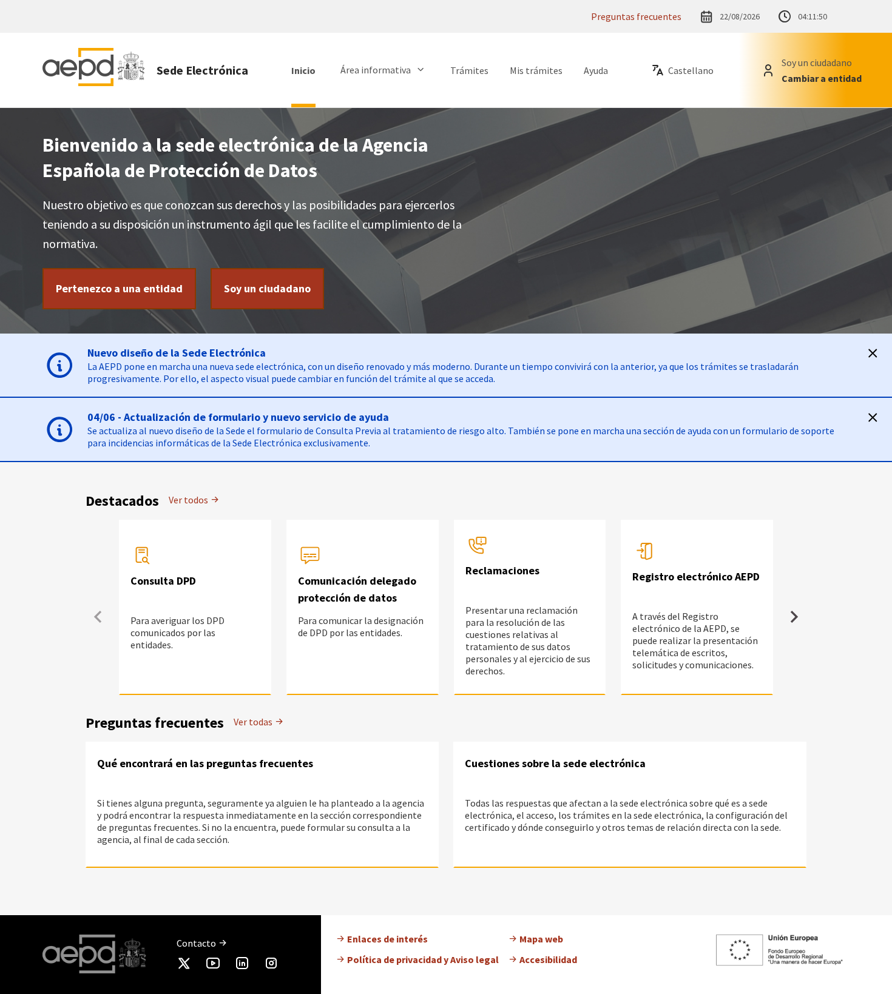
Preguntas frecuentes (636, 16)
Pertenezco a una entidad (119, 288)
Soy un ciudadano (267, 288)
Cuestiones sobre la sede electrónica (555, 763)
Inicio (303, 70)
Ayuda (596, 70)
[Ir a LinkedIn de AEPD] (242, 965)
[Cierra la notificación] (872, 353)
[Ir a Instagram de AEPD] (271, 965)
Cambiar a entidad (822, 78)
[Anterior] (98, 617)
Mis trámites (536, 70)
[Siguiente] (794, 617)
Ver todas (254, 722)
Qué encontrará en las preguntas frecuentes (205, 763)
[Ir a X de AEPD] (184, 965)
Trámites (469, 70)
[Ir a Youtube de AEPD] (213, 965)
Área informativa (375, 70)
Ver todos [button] (189, 500)
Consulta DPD (163, 581)
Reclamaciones (502, 570)
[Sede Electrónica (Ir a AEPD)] (93, 70)
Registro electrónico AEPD (696, 576)
